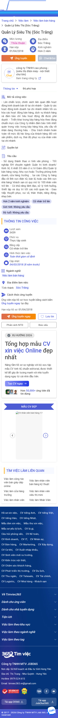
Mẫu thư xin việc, (33, 523)
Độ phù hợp (29, 88)
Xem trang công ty (26, 78)
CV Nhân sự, (37, 539)
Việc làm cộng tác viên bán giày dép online (14, 482)
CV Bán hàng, (9, 544)
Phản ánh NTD (15, 324)
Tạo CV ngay (15, 383)
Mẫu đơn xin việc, (11, 523)
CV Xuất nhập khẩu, (26, 549)
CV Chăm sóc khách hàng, (16, 565)
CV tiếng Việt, (46, 512)
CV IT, (24, 539)
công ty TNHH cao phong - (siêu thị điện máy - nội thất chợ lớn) (33, 71)
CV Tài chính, (43, 576)
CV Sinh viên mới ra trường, (17, 555)
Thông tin (9, 88)
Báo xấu (43, 324)
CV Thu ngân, (9, 576)
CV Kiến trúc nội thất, (13, 560)
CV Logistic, (8, 581)
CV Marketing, (27, 544)
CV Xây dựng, (45, 544)
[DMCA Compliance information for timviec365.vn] (24, 691)
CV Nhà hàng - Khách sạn (32, 581)
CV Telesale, (26, 576)
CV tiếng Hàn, (9, 518)
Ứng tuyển (21, 58)
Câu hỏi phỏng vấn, (12, 534)
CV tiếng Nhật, (28, 518)
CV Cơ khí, (7, 549)
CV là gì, (29, 528)
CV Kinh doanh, (10, 539)
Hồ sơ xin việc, (9, 512)
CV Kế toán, (32, 534)
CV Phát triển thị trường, (15, 570)
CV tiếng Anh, (28, 512)
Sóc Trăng (22, 287)
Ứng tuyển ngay (10, 303)
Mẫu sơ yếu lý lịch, (11, 528)
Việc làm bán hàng (13, 275)
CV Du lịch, (38, 570)
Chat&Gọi (49, 58)
